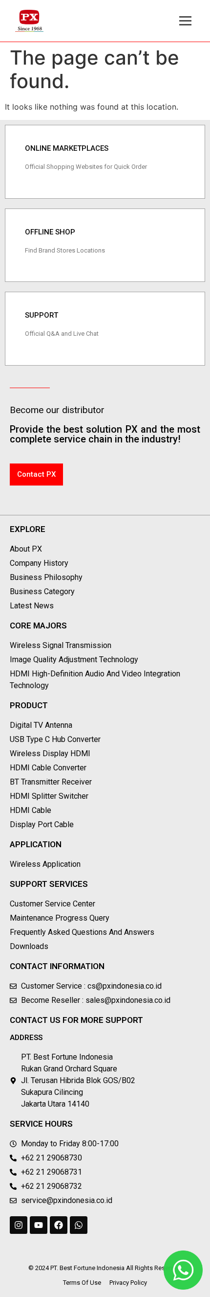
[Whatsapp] (78, 1225)
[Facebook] (58, 1225)
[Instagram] (18, 1225)
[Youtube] (38, 1225)
